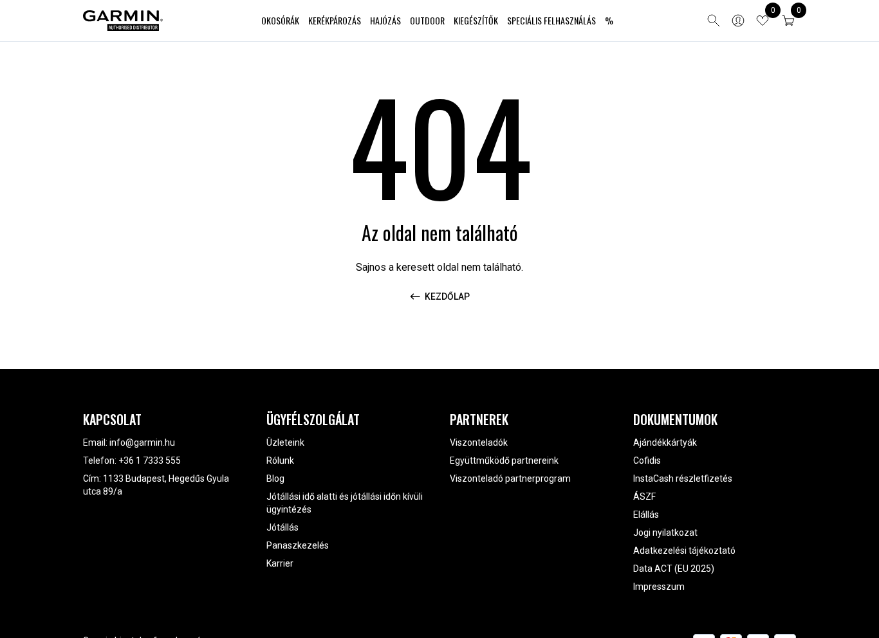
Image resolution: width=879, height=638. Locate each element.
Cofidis (647, 460)
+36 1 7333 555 (149, 460)
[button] (788, 20)
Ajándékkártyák (665, 442)
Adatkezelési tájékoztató (684, 550)
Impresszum (659, 586)
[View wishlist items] (762, 20)
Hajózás (385, 20)
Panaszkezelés (297, 545)
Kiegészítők (476, 20)
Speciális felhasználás (551, 20)
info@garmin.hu (142, 442)
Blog (275, 478)
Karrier (279, 563)
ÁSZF (644, 496)
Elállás (646, 514)
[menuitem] (280, 21)
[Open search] (713, 20)
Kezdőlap (447, 296)
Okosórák (280, 20)
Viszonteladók (479, 442)
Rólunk (280, 460)
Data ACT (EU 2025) (673, 568)
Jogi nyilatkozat (665, 532)
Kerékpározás (334, 20)
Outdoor (427, 20)
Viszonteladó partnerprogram (510, 478)
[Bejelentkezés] (738, 20)
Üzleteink (285, 442)
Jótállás (282, 527)
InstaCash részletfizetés (682, 478)
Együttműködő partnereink (504, 460)
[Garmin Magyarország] (123, 20)
